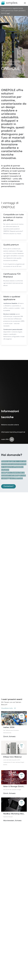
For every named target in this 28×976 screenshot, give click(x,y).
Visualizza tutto (7, 708)
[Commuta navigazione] (25, 3)
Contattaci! (8, 486)
